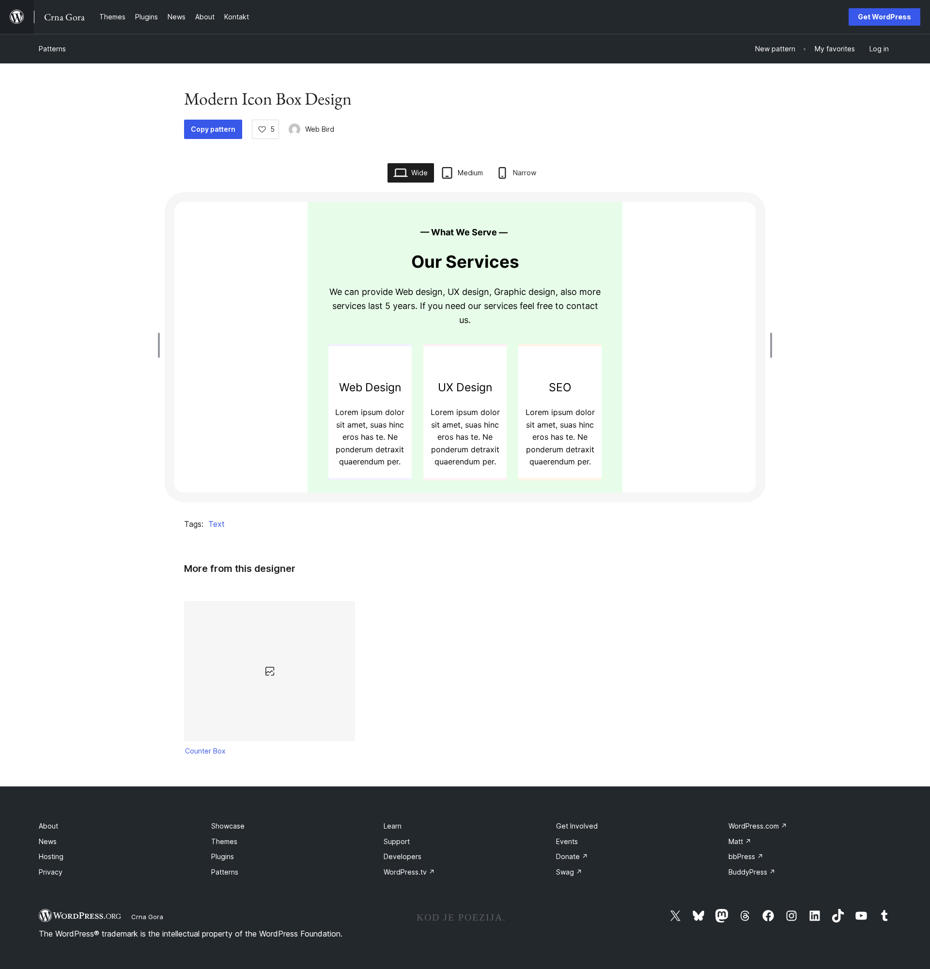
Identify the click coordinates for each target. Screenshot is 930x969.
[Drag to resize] (161, 345)
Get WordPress (884, 17)
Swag (569, 872)
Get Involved (577, 826)
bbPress (745, 856)
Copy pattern (213, 129)
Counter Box (205, 751)
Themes (224, 841)
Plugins (222, 856)
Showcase (228, 826)
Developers (402, 856)
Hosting (51, 856)
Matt (739, 841)
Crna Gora (147, 917)
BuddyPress (751, 872)
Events (567, 841)
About (48, 826)
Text (216, 524)
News (48, 841)
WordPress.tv (409, 872)
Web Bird (319, 129)
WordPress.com (757, 826)
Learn (393, 826)
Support (397, 841)
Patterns (52, 49)
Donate (572, 856)
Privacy (50, 872)
